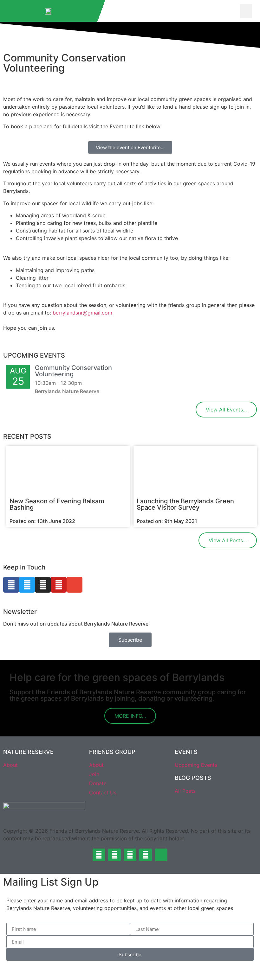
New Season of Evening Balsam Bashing (57, 504)
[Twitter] (27, 585)
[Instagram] (43, 585)
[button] (246, 11)
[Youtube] (59, 585)
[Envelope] (74, 585)
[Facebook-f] (11, 585)
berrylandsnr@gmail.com (82, 312)
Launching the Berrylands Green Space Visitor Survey (185, 504)
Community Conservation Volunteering (73, 371)
